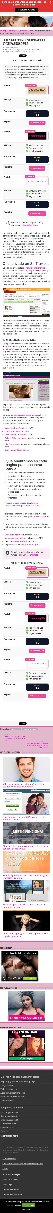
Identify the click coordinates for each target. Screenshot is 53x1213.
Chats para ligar (12, 535)
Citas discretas (6, 1127)
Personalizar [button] (26, 1210)
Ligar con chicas (22, 50)
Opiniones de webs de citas (12, 1097)
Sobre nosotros (9, 1159)
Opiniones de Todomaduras (17, 450)
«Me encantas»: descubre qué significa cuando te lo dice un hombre (23, 785)
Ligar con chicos (35, 50)
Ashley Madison (38, 213)
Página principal (9, 31)
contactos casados (20, 541)
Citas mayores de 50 (9, 1120)
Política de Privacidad (12, 1194)
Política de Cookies (10, 1189)
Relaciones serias (7, 1100)
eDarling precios (12, 444)
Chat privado (15, 729)
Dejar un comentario (13, 52)
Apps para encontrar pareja (12, 1093)
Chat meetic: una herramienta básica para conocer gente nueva (25, 847)
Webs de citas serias (9, 1089)
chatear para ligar (30, 729)
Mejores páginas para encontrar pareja (17, 1081)
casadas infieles (19, 538)
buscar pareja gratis (31, 544)
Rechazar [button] (41, 1205)
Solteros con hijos (8, 1124)
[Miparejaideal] (26, 19)
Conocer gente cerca (9, 1112)
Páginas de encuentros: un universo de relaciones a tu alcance (15, 737)
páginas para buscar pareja (26, 415)
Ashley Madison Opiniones (16, 428)
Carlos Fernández (11, 48)
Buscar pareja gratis (9, 1116)
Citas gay (4, 1131)
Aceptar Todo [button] (29, 1205)
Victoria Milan (38, 123)
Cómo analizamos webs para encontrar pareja (22, 1164)
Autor (5, 1169)
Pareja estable (6, 1085)
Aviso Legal (7, 1184)
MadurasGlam (38, 168)
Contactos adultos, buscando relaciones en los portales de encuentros (37, 745)
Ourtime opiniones (13, 431)
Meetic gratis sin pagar (15, 435)
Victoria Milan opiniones (15, 438)
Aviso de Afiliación (10, 1179)
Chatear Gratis (25, 31)
